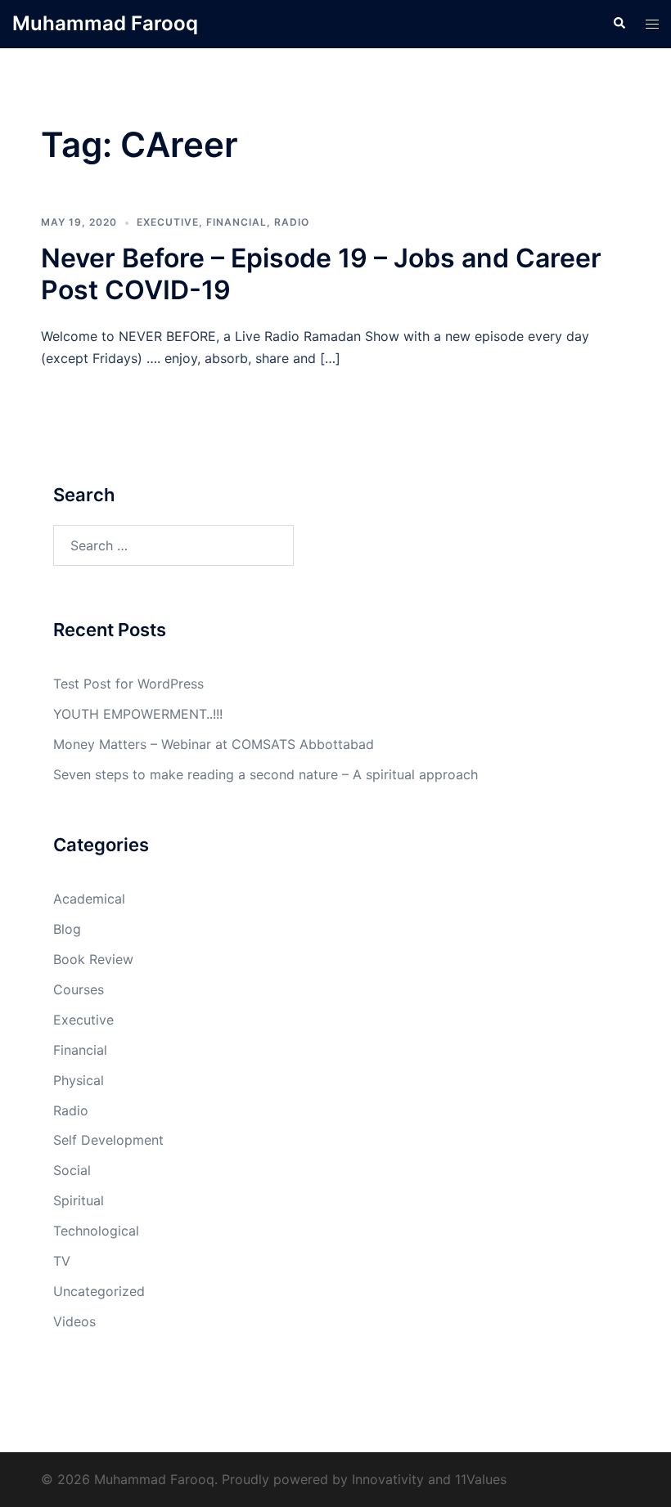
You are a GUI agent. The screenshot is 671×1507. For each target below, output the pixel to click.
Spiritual (78, 1200)
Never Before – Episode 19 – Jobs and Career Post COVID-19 (321, 273)
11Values (481, 1479)
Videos (74, 1321)
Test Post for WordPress (128, 683)
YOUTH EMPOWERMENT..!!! (138, 714)
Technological (96, 1230)
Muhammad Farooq (105, 23)
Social (72, 1170)
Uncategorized (99, 1291)
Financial (236, 222)
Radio (291, 222)
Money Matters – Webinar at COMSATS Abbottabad (213, 744)
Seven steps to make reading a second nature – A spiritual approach (265, 774)
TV (61, 1261)
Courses (78, 989)
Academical (89, 898)
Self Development (108, 1140)
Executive (168, 222)
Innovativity (388, 1479)
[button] (618, 23)
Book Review (93, 959)
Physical (78, 1080)
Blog (67, 929)
